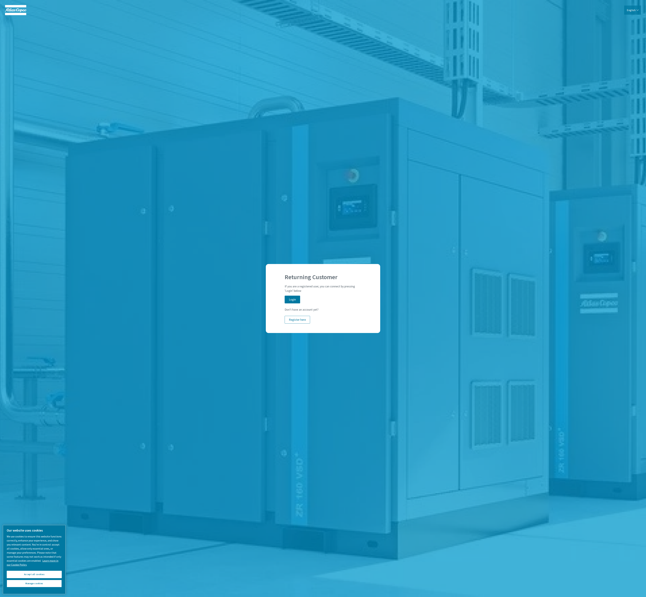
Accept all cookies (34, 574)
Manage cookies (34, 583)
